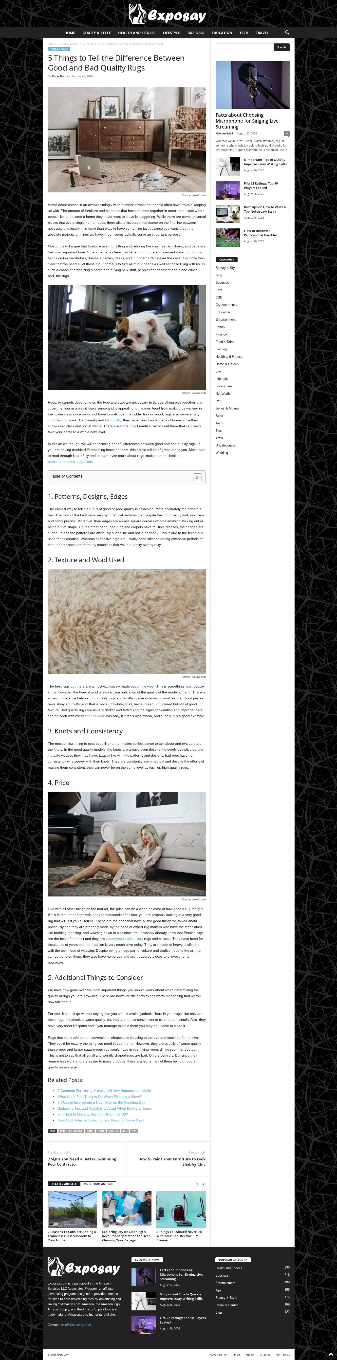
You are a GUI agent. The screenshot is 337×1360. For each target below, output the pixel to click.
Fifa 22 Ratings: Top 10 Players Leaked (261, 185)
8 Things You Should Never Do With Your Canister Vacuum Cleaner (179, 1236)
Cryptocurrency (226, 305)
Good (90, 1131)
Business (195, 32)
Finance (221, 334)
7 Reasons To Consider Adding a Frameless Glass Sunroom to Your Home (72, 1236)
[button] (287, 32)
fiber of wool (94, 716)
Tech (244, 32)
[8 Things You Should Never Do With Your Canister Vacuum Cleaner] (181, 1209)
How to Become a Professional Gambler (260, 232)
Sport (219, 416)
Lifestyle (171, 32)
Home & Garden (68, 43)
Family (220, 327)
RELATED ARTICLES (64, 1184)
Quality (113, 1131)
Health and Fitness (136, 32)
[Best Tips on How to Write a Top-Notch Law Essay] (228, 214)
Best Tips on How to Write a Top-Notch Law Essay (265, 209)
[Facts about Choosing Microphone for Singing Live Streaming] (253, 85)
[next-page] (203, 1184)
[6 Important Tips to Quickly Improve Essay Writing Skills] (228, 166)
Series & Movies (227, 408)
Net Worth (223, 393)
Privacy (250, 1354)
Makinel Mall (224, 133)
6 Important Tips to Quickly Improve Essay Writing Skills (265, 161)
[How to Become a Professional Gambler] (228, 237)
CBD (219, 297)
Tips (219, 430)
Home (69, 32)
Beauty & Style (96, 32)
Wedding (222, 453)
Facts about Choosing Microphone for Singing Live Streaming (247, 121)
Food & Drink (225, 342)
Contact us (283, 1354)
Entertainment (226, 319)
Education (222, 32)
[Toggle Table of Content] (195, 477)
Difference (75, 1131)
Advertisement (219, 1354)
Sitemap (265, 1354)
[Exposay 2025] (168, 13)
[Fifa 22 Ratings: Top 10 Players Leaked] (228, 190)
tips (133, 1131)
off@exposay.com (78, 1325)
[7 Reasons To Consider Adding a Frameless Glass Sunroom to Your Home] (72, 1209)
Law (218, 371)
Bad (62, 1131)
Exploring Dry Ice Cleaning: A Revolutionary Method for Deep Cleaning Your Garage (126, 1236)
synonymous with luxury (124, 939)
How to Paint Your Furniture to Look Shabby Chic (172, 1161)
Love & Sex (224, 386)
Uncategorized (226, 445)
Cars (219, 290)
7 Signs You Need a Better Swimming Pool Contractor (82, 1161)
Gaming (221, 349)
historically (113, 420)
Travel (262, 32)
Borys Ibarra (60, 76)
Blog (219, 275)
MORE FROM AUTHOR (98, 1184)
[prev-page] (197, 1184)
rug (124, 1131)
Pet (218, 401)
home (101, 1131)
